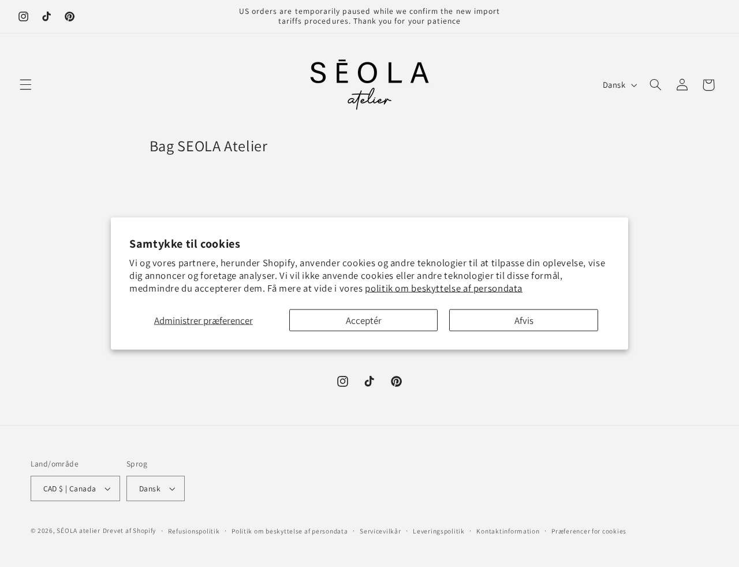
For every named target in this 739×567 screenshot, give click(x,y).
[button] (25, 85)
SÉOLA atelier (78, 530)
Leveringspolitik (439, 531)
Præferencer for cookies (588, 531)
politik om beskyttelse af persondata (443, 287)
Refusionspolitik (194, 531)
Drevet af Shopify (129, 530)
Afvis (523, 320)
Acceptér (364, 320)
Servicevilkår (380, 531)
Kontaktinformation (507, 531)
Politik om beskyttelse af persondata (290, 531)
